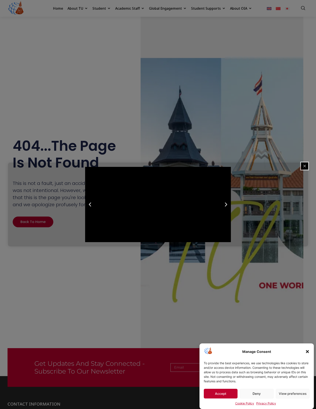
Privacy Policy (266, 403)
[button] (307, 351)
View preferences (293, 394)
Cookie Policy (244, 403)
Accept (220, 394)
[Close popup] (304, 166)
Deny (257, 394)
